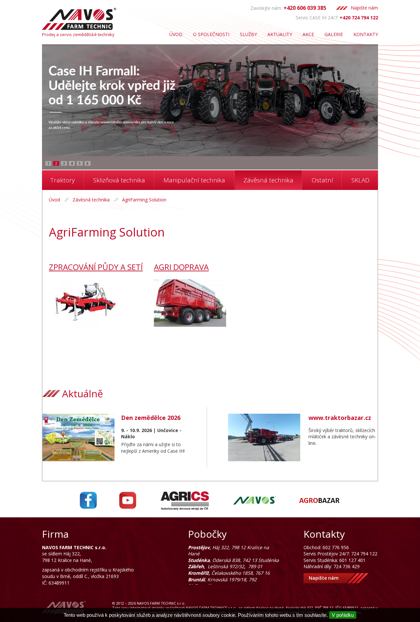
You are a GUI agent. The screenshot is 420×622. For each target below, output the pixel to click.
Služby (248, 34)
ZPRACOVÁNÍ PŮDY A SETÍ (96, 266)
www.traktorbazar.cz (339, 418)
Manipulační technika (194, 180)
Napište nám (364, 8)
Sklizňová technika (119, 180)
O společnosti (211, 34)
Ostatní (322, 180)
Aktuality (279, 34)
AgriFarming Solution (144, 200)
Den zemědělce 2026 (150, 418)
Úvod (175, 34)
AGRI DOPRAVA (181, 266)
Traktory (63, 180)
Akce (308, 34)
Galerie (334, 34)
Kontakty (365, 34)
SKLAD (360, 180)
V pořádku (343, 615)
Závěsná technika (268, 180)
